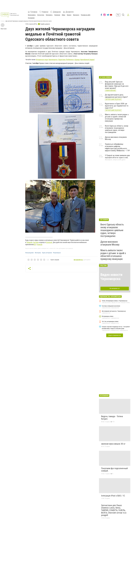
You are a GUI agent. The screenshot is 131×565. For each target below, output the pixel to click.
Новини (45, 12)
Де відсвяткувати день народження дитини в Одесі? (116, 96)
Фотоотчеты (40, 15)
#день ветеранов (47, 253)
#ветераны (38, 253)
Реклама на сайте (85, 15)
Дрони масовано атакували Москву (109, 243)
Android (39, 244)
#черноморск (57, 253)
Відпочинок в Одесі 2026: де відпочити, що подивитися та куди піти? (116, 106)
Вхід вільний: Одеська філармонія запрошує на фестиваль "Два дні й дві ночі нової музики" (116, 85)
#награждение (29, 253)
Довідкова (57, 15)
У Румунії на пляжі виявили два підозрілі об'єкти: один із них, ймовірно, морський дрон (117, 157)
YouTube (35, 242)
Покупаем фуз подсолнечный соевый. (114, 469)
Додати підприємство (114, 335)
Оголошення (31, 18)
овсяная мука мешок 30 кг (113, 444)
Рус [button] (118, 15)
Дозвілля (70, 12)
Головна (33, 12)
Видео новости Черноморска (111, 277)
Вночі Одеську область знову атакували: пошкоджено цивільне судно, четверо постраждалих (116, 129)
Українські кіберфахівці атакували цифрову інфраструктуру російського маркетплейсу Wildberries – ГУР (117, 147)
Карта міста (76, 15)
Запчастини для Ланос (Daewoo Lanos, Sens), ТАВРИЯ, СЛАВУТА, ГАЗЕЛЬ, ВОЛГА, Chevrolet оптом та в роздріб (113, 510)
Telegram (29, 242)
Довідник (57, 12)
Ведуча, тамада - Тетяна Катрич (112, 417)
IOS (35, 244)
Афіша (63, 15)
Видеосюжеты (32, 15)
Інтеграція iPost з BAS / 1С (113, 495)
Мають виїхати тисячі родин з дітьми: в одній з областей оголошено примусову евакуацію (117, 117)
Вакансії (69, 15)
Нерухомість (49, 15)
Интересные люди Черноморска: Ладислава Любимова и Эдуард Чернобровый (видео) (65, 59)
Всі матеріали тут (115, 288)
